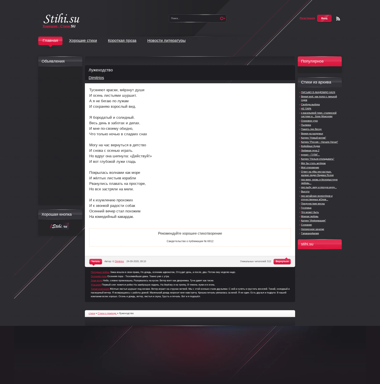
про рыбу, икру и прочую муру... (319, 187)
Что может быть (310, 212)
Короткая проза (122, 40)
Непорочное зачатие (312, 229)
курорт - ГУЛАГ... (310, 154)
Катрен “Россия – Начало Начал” (319, 142)
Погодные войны (100, 272)
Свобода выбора (310, 104)
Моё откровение (310, 167)
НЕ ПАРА (306, 108)
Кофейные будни (310, 146)
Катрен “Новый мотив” (313, 137)
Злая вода (96, 280)
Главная (50, 40)
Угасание (96, 284)
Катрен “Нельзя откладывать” (317, 159)
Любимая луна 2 (310, 150)
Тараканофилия (310, 233)
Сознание (306, 224)
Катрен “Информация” (313, 220)
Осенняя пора (99, 276)
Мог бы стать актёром (313, 163)
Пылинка (306, 125)
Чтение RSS (338, 18)
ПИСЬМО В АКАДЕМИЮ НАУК (318, 92)
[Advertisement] (59, 136)
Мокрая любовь (309, 216)
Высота (305, 191)
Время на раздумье (312, 133)
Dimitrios (96, 78)
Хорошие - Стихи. (59, 26)
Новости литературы (166, 40)
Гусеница (306, 207)
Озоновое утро (309, 120)
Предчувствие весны (313, 203)
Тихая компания (100, 289)
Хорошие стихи (83, 40)
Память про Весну (311, 129)
